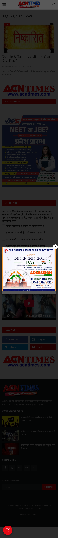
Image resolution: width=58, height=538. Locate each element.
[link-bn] (29, 269)
